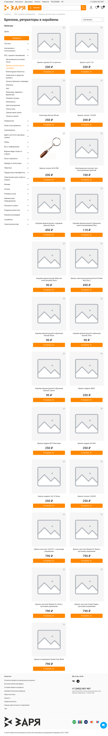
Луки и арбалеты (11, 159)
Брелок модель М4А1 (86, 388)
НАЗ (7, 89)
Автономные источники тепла (15, 60)
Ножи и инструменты (12, 126)
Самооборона (9, 130)
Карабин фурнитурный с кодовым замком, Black (49, 224)
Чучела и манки (12, 116)
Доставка (29, 2)
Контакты (19, 2)
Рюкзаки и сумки (11, 206)
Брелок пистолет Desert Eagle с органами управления (87, 605)
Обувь (6, 142)
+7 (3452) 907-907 (97, 2)
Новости (45, 2)
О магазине (8, 2)
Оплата (37, 2)
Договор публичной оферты (14, 684)
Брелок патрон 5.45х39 (87, 496)
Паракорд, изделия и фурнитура (14, 93)
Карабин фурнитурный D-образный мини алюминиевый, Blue (87, 224)
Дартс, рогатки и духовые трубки (14, 136)
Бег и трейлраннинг (12, 147)
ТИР (5, 709)
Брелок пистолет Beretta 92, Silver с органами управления (49, 605)
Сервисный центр (10, 701)
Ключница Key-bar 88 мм (49, 115)
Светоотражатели (13, 105)
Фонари (7, 184)
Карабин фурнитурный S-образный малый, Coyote (49, 389)
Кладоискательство (12, 210)
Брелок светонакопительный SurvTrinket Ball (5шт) (87, 279)
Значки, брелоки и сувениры (17, 81)
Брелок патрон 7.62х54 (87, 115)
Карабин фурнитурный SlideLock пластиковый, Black (49, 279)
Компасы (9, 85)
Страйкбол (8, 220)
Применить (16, 38)
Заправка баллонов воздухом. (14, 691)
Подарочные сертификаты (14, 173)
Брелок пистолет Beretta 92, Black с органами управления (86, 550)
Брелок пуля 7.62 (86, 62)
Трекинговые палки (13, 113)
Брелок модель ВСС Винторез (49, 443)
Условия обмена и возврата (14, 687)
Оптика (7, 189)
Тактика (7, 44)
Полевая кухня (10, 194)
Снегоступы (10, 109)
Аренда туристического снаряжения (16, 705)
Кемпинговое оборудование (10, 199)
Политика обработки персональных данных (19, 680)
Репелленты (10, 102)
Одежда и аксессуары (13, 163)
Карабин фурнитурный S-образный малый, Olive (87, 334)
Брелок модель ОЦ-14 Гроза (49, 496)
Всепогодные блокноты (15, 72)
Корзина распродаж (12, 215)
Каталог (36, 8)
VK (62, 2)
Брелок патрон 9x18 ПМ (49, 168)
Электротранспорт (11, 224)
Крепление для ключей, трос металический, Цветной (86, 169)
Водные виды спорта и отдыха (13, 152)
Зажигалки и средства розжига (15, 76)
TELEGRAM (55, 2)
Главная (7, 14)
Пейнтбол (8, 168)
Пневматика (9, 121)
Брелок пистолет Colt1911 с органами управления (49, 550)
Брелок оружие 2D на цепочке (49, 62)
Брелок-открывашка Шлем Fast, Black (49, 659)
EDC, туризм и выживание (24, 14)
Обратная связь (9, 694)
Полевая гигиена (12, 98)
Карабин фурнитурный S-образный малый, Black (49, 334)
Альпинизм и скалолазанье (9, 49)
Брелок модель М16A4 (87, 443)
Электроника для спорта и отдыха (14, 178)
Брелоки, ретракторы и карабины (15, 67)
